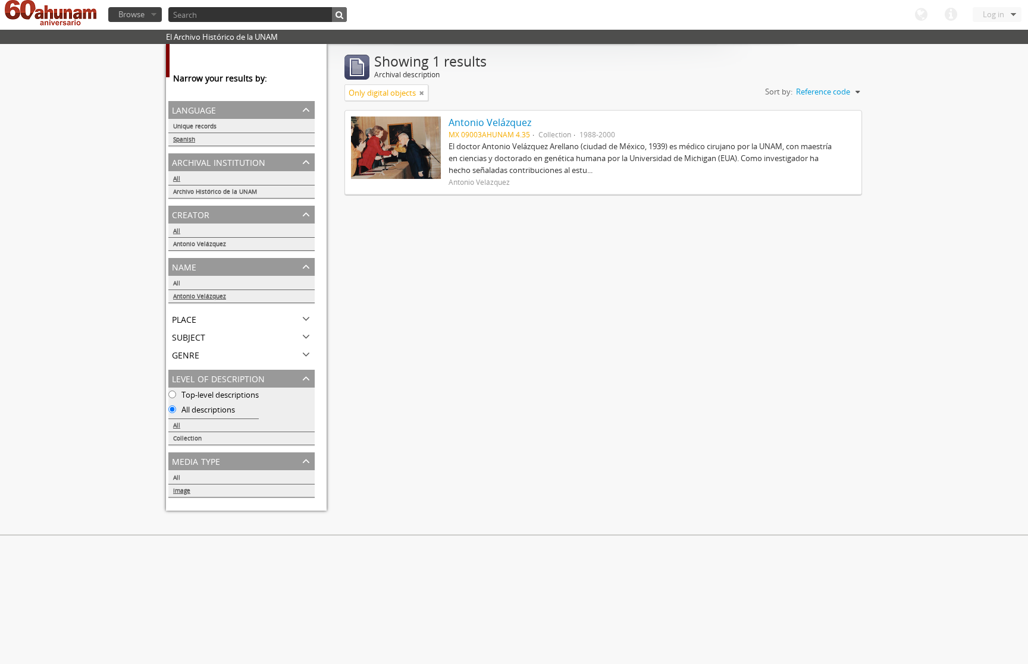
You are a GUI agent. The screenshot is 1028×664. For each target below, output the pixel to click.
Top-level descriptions (219, 394)
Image (181, 490)
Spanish (184, 139)
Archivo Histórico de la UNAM (215, 191)
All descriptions (207, 409)
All (176, 178)
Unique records (195, 126)
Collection (187, 438)
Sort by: (778, 91)
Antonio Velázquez (199, 244)
